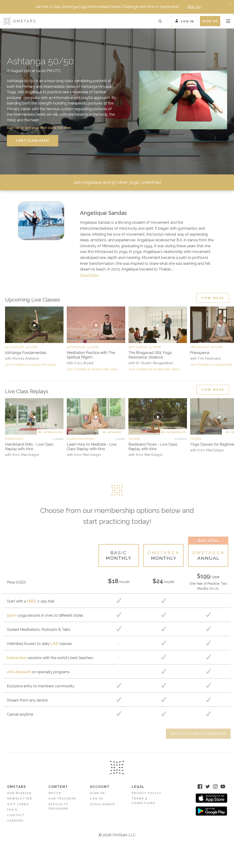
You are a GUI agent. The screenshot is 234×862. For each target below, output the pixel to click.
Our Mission (19, 793)
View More (212, 298)
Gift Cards (18, 804)
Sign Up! (194, 7)
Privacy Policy (146, 793)
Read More (89, 275)
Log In (187, 21)
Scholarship (102, 804)
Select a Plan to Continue (198, 733)
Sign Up (210, 21)
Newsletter (19, 798)
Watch (54, 793)
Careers (15, 820)
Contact (16, 815)
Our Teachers (62, 798)
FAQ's (12, 809)
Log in (96, 798)
